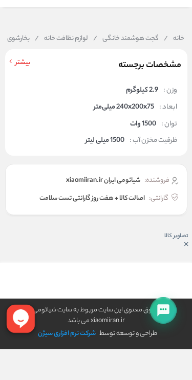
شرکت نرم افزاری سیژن (67, 333)
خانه (174, 39)
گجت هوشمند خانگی (126, 39)
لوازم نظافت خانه (61, 39)
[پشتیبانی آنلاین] (163, 310)
